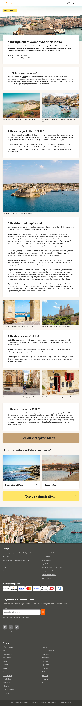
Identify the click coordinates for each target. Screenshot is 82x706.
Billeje (5, 668)
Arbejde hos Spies (9, 564)
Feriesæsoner (7, 654)
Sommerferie (7, 675)
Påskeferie (6, 682)
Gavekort (6, 672)
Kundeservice (46, 557)
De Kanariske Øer (48, 650)
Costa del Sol (46, 654)
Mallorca (45, 675)
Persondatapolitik (25, 702)
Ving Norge (35, 702)
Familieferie (7, 658)
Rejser (5, 650)
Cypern (44, 647)
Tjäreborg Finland (52, 702)
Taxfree (5, 665)
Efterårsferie (7, 679)
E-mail (5, 608)
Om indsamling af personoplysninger (16, 617)
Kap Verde (45, 665)
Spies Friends (7, 693)
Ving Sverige (43, 702)
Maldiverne (46, 658)
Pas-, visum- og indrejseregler (52, 567)
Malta (18, 48)
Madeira (44, 672)
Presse (5, 567)
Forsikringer (7, 661)
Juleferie (6, 686)
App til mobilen (8, 632)
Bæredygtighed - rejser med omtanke (16, 560)
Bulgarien (45, 668)
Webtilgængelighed (49, 574)
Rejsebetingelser (47, 564)
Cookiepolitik (15, 702)
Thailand (45, 679)
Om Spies (6, 557)
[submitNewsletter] (43, 612)
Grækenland (46, 661)
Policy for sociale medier (50, 571)
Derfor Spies (7, 571)
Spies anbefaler (8, 690)
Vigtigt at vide (46, 560)
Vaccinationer (46, 578)
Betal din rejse (8, 647)
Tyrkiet (44, 682)
